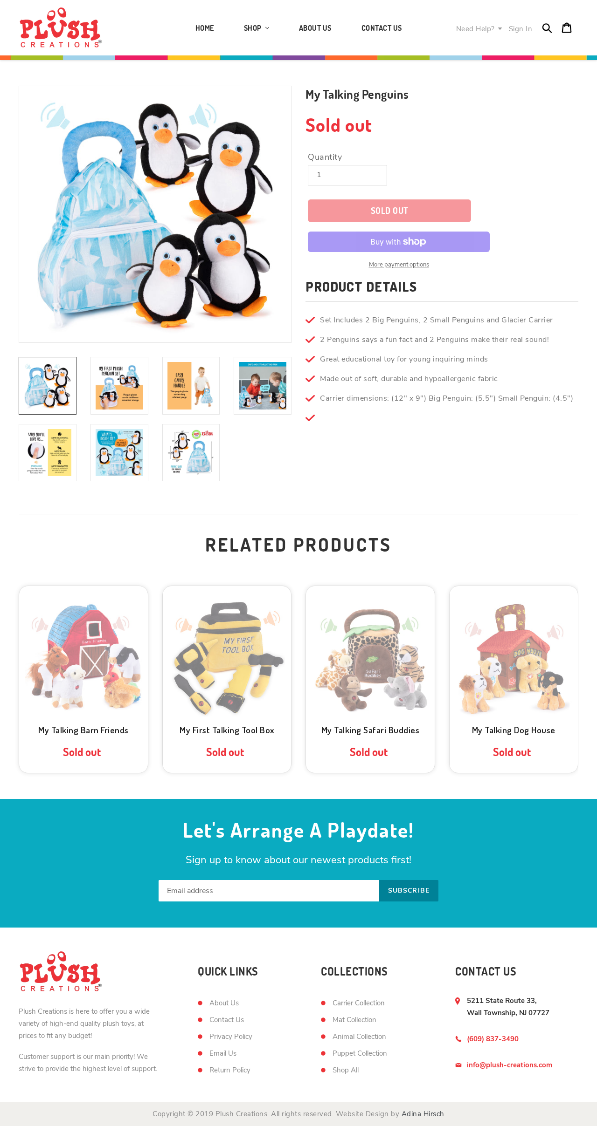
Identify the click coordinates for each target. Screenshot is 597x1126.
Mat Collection (354, 1019)
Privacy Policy (230, 1036)
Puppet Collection (360, 1053)
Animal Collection (359, 1036)
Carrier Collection (359, 1003)
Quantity (325, 157)
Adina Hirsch (423, 1114)
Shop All (346, 1070)
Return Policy (229, 1070)
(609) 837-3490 (493, 1039)
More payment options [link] (399, 264)
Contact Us (226, 1019)
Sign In (521, 29)
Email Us (222, 1053)
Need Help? (475, 29)
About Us (224, 1003)
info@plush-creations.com (509, 1065)
